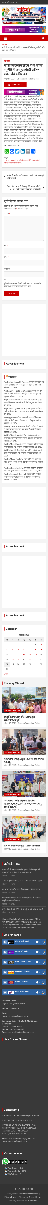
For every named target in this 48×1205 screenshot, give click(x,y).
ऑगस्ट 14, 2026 (10, 765)
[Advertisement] (24, 330)
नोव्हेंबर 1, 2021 (9, 79)
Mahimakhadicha (30, 1194)
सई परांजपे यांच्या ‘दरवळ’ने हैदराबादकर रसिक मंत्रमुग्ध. (21, 889)
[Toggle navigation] (5, 38)
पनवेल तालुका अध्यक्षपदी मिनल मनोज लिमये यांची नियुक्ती (22, 881)
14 (30, 654)
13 (24, 654)
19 (18, 659)
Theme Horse (35, 1197)
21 (30, 659)
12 (18, 654)
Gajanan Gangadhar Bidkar (28, 79)
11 (12, 654)
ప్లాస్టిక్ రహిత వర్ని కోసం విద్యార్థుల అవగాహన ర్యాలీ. (22, 909)
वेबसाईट (7, 269)
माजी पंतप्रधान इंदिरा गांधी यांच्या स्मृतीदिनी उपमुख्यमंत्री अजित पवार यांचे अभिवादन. (22, 161)
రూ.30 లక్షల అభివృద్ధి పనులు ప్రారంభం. (22, 845)
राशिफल (12, 377)
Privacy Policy (11, 1197)
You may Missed (14, 683)
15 (35, 654)
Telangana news (12, 710)
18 (12, 659)
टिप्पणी (7, 213)
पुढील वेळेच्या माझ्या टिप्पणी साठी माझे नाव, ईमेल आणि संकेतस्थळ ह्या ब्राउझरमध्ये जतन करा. (22, 284)
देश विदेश (7, 61)
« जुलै (6, 674)
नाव (6, 245)
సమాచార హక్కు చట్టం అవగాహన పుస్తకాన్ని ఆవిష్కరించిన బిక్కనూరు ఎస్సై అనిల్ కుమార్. (23, 803)
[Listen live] (5, 942)
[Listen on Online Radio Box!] (43, 942)
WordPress (32, 1200)
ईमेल (6, 257)
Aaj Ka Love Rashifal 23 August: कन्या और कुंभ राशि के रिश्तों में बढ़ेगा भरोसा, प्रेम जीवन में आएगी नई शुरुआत (23, 394)
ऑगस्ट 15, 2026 (10, 723)
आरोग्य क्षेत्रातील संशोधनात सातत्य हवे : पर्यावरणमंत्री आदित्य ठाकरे (25, 176)
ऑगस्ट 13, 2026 (10, 849)
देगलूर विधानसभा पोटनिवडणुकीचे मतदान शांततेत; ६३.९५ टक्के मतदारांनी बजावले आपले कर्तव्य (24, 187)
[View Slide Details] (24, 92)
